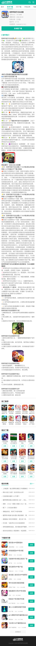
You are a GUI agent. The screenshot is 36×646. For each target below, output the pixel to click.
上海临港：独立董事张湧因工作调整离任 (15, 488)
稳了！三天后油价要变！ (10, 508)
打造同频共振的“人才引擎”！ (11, 496)
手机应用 (27, 7)
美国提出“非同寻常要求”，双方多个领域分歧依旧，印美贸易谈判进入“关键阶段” (15, 519)
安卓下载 (10, 7)
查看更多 (18, 632)
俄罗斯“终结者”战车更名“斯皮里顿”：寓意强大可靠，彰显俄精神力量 (15, 515)
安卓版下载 (18, 28)
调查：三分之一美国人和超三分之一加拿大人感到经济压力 (15, 504)
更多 (31, 484)
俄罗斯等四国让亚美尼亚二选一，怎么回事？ (15, 500)
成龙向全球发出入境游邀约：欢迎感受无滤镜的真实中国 (15, 531)
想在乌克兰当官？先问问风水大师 (13, 492)
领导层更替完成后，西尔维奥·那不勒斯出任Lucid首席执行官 (15, 527)
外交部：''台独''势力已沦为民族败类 (14, 523)
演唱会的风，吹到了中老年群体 (12, 511)
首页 (2, 7)
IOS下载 (18, 7)
